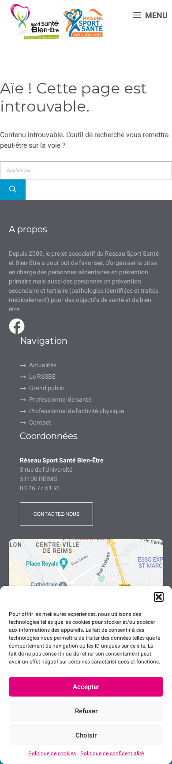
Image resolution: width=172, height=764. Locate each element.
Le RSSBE (42, 376)
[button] (158, 597)
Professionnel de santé (60, 399)
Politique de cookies (52, 753)
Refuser (86, 711)
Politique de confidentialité (112, 753)
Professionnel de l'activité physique (76, 410)
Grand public (46, 387)
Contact (40, 422)
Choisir (86, 735)
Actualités (42, 365)
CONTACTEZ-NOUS (56, 514)
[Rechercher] (13, 189)
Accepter (86, 687)
